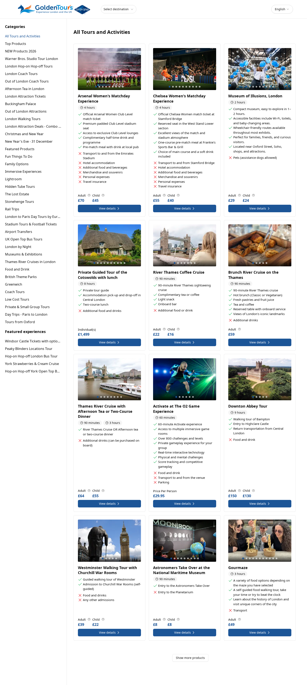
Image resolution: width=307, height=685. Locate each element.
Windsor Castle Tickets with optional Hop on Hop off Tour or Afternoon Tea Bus (33, 341)
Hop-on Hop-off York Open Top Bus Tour (33, 371)
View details (107, 208)
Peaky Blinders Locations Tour (28, 348)
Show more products (190, 658)
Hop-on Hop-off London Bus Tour (31, 356)
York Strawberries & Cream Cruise (32, 363)
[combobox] (282, 9)
